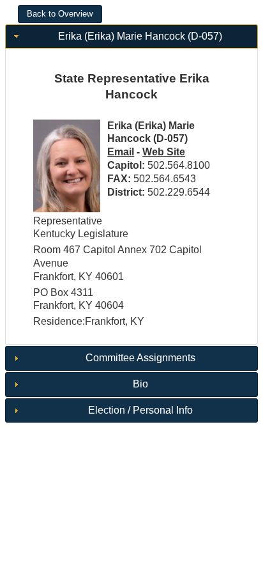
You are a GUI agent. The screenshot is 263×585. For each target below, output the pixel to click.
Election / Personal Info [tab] (140, 410)
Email (120, 151)
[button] (60, 14)
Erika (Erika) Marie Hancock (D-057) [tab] (140, 36)
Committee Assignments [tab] (140, 357)
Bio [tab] (140, 383)
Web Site (163, 151)
